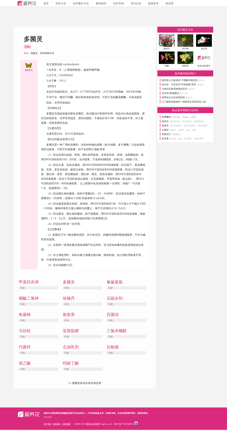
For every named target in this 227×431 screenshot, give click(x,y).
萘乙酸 (25, 363)
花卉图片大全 (81, 3)
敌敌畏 (69, 314)
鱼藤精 (25, 314)
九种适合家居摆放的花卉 (178, 88)
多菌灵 (69, 282)
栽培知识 (101, 3)
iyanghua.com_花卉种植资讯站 (27, 3)
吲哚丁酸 (71, 363)
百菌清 (113, 314)
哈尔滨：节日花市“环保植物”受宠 (183, 84)
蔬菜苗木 (153, 3)
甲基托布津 (29, 282)
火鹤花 (165, 129)
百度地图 (66, 424)
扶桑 (167, 65)
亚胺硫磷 (71, 330)
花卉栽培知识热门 (185, 73)
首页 (46, 3)
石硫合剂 (115, 298)
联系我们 (57, 424)
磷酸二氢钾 (29, 298)
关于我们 (48, 424)
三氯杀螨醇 (117, 330)
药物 (27, 46)
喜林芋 (165, 125)
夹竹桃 (185, 48)
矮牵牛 (167, 48)
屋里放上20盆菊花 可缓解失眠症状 (183, 80)
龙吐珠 (204, 48)
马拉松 (25, 330)
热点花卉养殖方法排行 (185, 110)
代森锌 (25, 347)
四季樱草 (166, 116)
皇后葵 (165, 138)
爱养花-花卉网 (92, 424)
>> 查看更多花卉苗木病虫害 (84, 383)
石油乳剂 (71, 347)
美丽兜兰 (166, 134)
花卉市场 (118, 3)
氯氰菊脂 (115, 282)
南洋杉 (165, 121)
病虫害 (169, 3)
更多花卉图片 (203, 65)
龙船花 (185, 65)
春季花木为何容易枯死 (177, 97)
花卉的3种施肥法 (175, 93)
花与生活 (136, 3)
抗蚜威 (113, 347)
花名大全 (61, 3)
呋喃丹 (69, 298)
